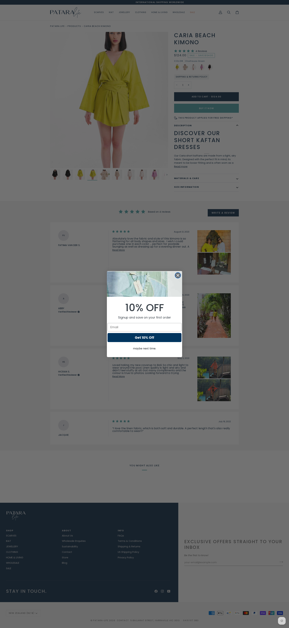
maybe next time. (144, 348)
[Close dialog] (178, 275)
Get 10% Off (144, 337)
